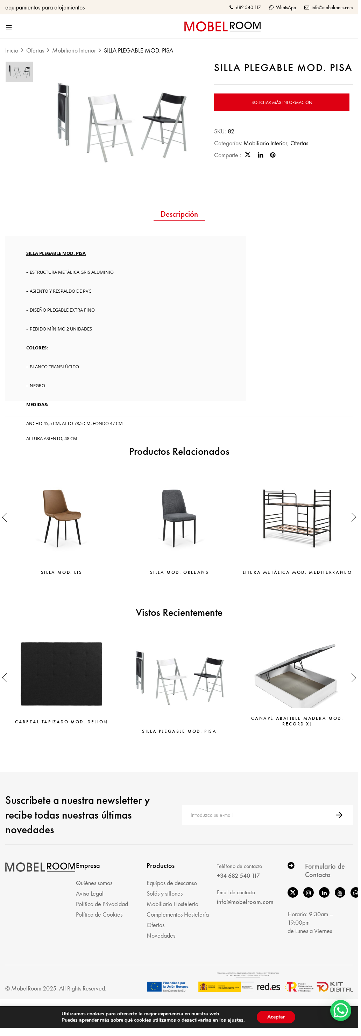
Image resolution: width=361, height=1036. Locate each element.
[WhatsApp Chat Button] (340, 1010)
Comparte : (227, 155)
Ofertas (35, 50)
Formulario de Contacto (325, 870)
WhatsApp (285, 7)
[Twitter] (248, 155)
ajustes (235, 1020)
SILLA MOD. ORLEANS (179, 572)
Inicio (11, 50)
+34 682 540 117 (238, 875)
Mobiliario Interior (74, 50)
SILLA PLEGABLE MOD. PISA (179, 731)
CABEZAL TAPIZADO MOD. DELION (61, 722)
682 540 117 (248, 7)
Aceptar (276, 1017)
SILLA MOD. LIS (61, 572)
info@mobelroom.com (332, 7)
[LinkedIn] (260, 155)
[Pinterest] (272, 155)
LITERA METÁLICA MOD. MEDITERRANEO (297, 572)
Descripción (179, 214)
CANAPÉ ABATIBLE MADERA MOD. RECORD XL (297, 721)
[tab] (179, 215)
